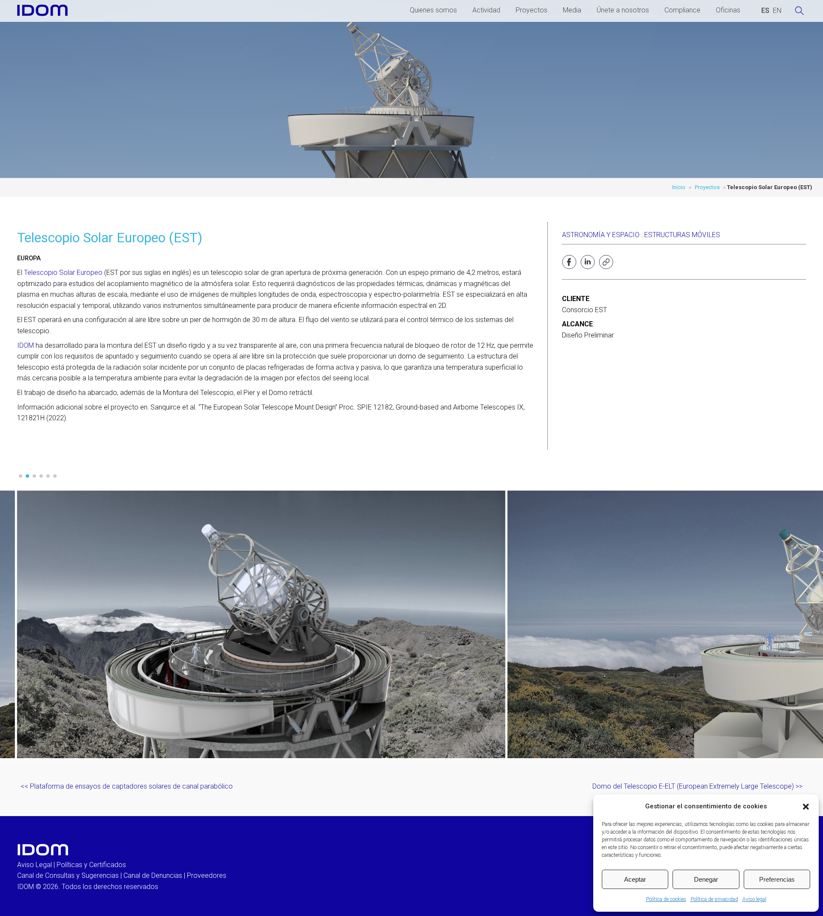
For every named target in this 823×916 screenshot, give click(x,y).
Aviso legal (754, 899)
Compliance (682, 10)
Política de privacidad (714, 899)
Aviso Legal (34, 865)
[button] (806, 806)
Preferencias (777, 879)
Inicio (678, 187)
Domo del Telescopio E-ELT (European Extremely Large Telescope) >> (697, 786)
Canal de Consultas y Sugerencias (68, 875)
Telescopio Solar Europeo (62, 272)
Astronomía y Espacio (601, 235)
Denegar (706, 879)
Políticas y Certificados (91, 865)
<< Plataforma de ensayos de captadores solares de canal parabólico (127, 786)
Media (572, 10)
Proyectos (531, 10)
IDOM (25, 345)
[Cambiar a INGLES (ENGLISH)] (777, 11)
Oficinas (728, 10)
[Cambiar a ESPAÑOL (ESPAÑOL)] (765, 11)
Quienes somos (433, 10)
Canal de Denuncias (152, 875)
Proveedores (206, 875)
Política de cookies (666, 899)
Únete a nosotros (623, 10)
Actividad (486, 10)
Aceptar (635, 879)
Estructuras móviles (682, 235)
